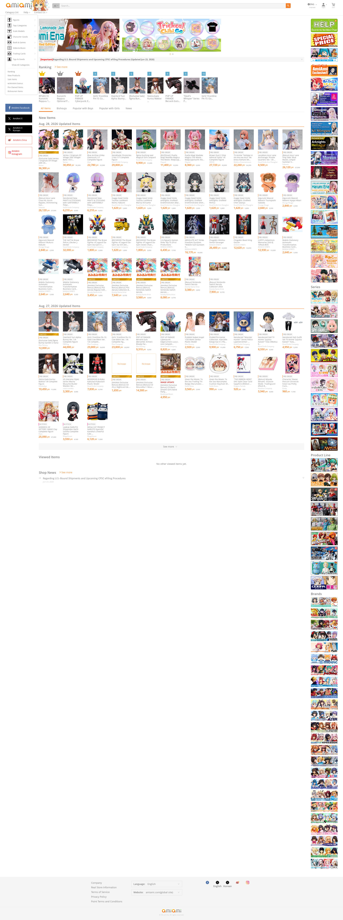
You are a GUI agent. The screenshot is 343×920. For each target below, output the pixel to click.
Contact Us (39, 12)
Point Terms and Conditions (106, 901)
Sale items (12, 79)
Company (96, 882)
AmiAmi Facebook (20, 107)
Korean (227, 886)
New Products (14, 75)
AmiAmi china (20, 140)
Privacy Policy (99, 896)
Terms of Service (100, 892)
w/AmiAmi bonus (15, 83)
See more (62, 66)
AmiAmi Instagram (17, 152)
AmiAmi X (17, 118)
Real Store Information (104, 887)
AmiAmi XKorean (17, 129)
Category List (11, 12)
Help (26, 12)
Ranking (11, 71)
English (217, 886)
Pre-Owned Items (15, 87)
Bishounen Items (15, 91)
